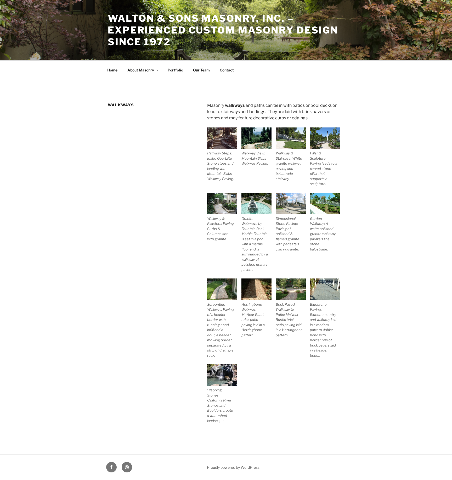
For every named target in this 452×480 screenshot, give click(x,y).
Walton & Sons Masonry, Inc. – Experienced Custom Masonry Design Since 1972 (223, 30)
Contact (227, 70)
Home (112, 70)
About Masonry (140, 70)
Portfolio (175, 70)
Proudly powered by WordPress (233, 467)
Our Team (201, 70)
